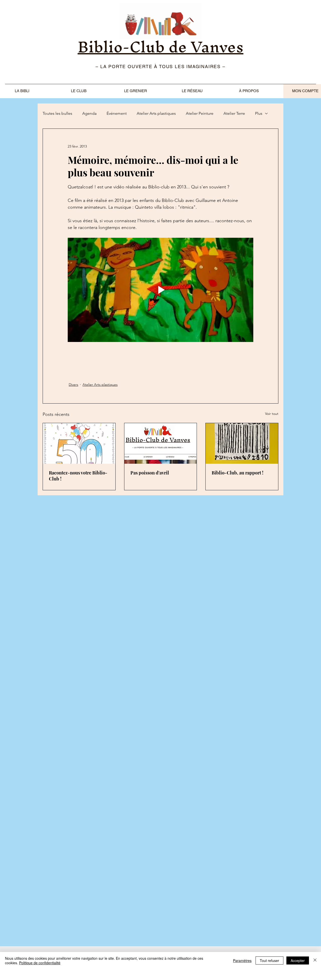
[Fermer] (315, 960)
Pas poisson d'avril (149, 473)
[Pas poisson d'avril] (160, 443)
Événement (117, 113)
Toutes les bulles (57, 113)
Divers (73, 384)
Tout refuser (269, 960)
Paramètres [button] (242, 960)
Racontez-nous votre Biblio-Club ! (78, 476)
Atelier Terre (234, 113)
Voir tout (271, 413)
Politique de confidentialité (39, 962)
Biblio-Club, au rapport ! (237, 473)
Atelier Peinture (199, 113)
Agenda (89, 113)
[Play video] (160, 290)
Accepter (298, 960)
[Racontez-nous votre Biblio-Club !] (79, 443)
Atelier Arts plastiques (156, 113)
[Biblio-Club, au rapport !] (242, 443)
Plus (258, 113)
